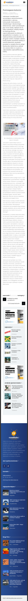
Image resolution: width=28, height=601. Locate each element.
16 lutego (15, 555)
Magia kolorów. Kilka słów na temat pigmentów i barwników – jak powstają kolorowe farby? (17, 551)
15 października (13, 503)
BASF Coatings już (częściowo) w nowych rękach (17, 500)
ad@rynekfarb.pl (7, 475)
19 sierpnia (14, 362)
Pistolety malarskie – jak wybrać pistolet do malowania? (17, 387)
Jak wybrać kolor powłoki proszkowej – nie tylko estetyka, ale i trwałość (17, 405)
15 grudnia (15, 586)
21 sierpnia (14, 348)
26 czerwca (14, 391)
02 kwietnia (12, 511)
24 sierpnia (14, 341)
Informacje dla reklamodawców (10, 480)
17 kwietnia (14, 400)
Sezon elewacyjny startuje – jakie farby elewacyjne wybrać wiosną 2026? (17, 396)
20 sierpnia (14, 355)
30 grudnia (12, 495)
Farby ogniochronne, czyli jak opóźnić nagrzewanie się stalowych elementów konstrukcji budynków (17, 582)
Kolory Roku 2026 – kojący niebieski (16, 525)
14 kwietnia (14, 410)
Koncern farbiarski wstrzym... (17, 337)
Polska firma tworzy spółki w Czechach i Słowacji (17, 517)
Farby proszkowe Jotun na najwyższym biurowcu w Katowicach (16, 572)
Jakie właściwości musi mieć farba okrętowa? (17, 508)
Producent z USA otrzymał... (16, 351)
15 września (15, 544)
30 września (12, 528)
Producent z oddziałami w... (15, 358)
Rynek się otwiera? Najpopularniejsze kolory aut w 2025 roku (17, 492)
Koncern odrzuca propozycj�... (16, 330)
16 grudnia (19, 575)
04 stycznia (15, 566)
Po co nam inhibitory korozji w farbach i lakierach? (17, 541)
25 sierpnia (14, 334)
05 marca (12, 520)
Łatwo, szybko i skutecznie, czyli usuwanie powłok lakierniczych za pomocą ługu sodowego (17, 561)
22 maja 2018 (12, 12)
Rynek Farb (5, 5)
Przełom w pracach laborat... (17, 344)
